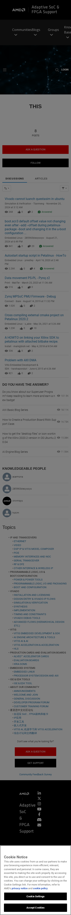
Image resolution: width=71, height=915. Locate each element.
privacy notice (20, 888)
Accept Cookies (35, 907)
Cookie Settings (35, 896)
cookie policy (40, 888)
